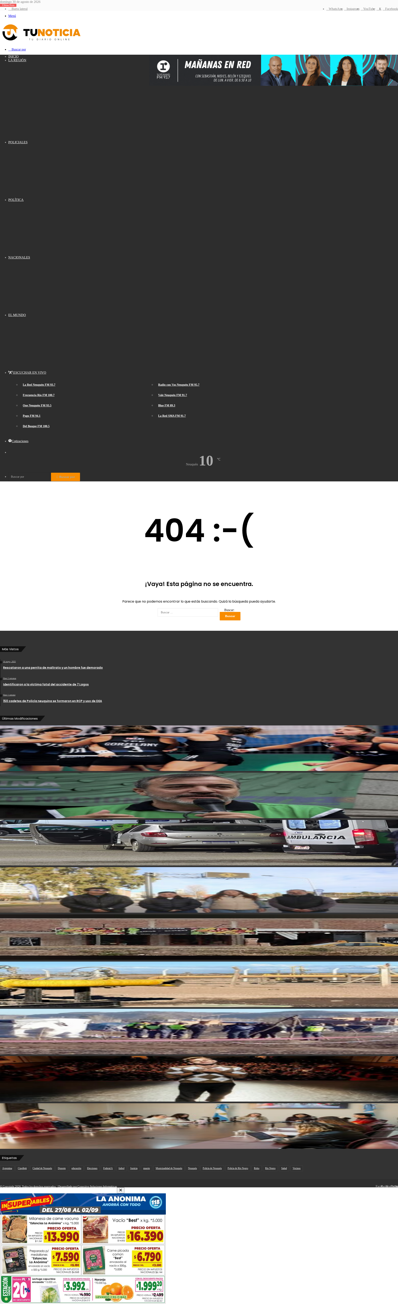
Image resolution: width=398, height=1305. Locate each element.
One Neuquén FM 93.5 (37, 405)
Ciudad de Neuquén (42, 1168)
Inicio (13, 56)
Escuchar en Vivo (29, 372)
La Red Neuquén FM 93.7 (39, 384)
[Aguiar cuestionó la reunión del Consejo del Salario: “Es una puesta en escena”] (199, 795)
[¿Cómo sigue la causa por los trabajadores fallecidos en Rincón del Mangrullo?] (199, 984)
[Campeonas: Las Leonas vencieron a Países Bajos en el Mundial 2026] (199, 748)
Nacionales (19, 257)
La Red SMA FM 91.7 (172, 415)
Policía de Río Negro (238, 1168)
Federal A (108, 1168)
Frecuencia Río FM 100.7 (39, 395)
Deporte (62, 1168)
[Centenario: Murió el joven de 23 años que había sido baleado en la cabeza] (199, 842)
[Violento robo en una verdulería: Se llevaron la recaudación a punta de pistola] (199, 937)
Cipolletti (22, 1168)
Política (16, 200)
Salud (284, 1168)
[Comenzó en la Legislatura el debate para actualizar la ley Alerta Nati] (199, 1126)
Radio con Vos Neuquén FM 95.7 (178, 384)
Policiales (18, 142)
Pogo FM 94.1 (31, 415)
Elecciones (92, 1168)
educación (76, 1168)
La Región (17, 60)
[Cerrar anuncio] (120, 1190)
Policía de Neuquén (212, 1168)
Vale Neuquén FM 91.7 (172, 395)
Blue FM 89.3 (166, 405)
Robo (256, 1168)
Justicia (133, 1168)
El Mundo (17, 315)
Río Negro (270, 1168)
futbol (121, 1168)
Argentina (7, 1168)
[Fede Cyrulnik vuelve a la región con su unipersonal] (199, 1079)
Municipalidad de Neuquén (169, 1168)
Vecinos (297, 1168)
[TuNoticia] (41, 41)
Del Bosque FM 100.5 (36, 426)
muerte (146, 1168)
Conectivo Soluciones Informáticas (97, 1186)
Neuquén (192, 1168)
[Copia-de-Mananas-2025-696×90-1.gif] (273, 84)
